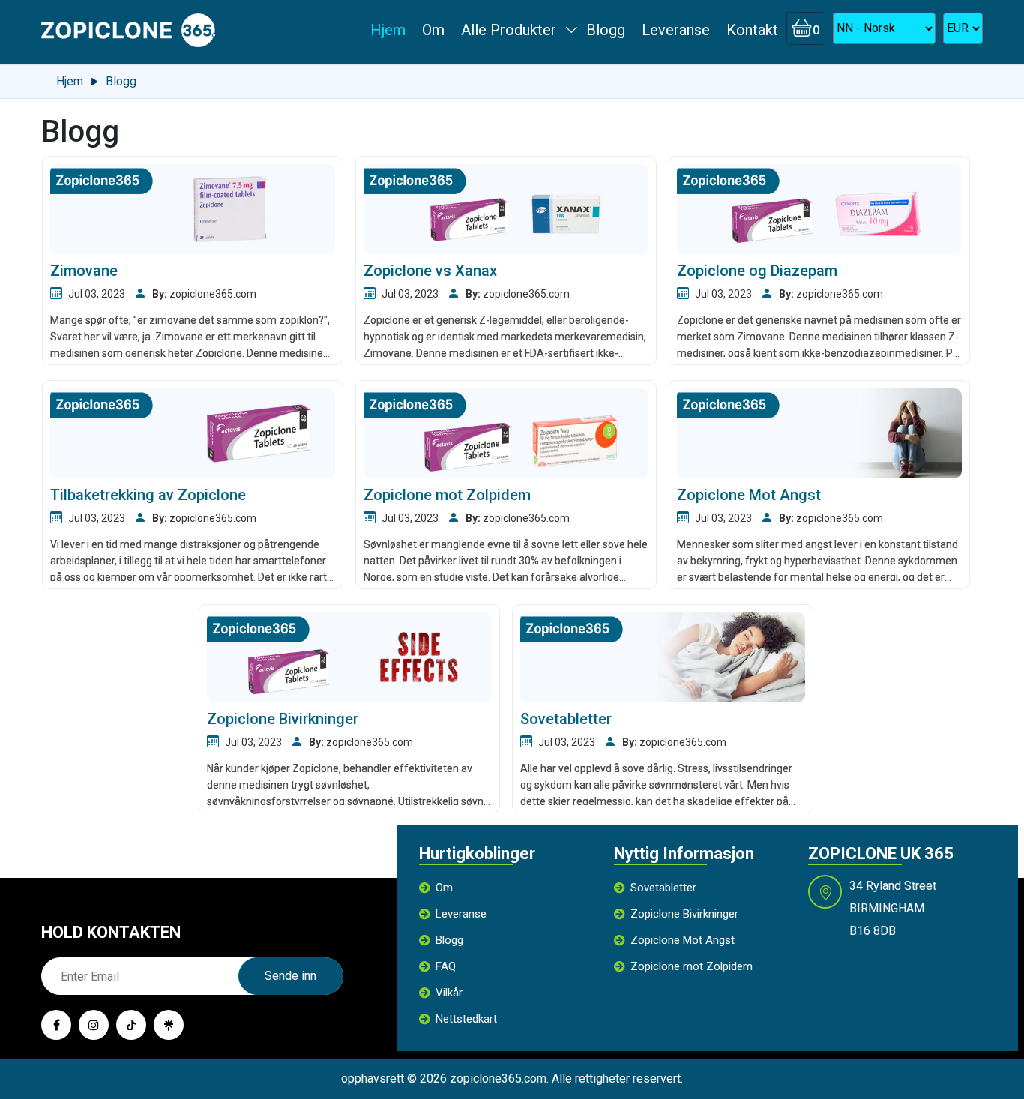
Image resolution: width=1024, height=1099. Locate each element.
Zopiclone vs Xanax (430, 271)
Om (433, 30)
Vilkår (449, 992)
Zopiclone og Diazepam (757, 271)
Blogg (605, 30)
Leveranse (676, 30)
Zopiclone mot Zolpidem (447, 495)
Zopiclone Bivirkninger (282, 719)
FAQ (446, 966)
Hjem (388, 30)
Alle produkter (508, 30)
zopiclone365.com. (499, 1078)
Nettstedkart (466, 1019)
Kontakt (752, 30)
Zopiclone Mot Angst (749, 495)
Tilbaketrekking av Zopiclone (148, 495)
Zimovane (84, 271)
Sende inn (290, 976)
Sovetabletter (566, 719)
